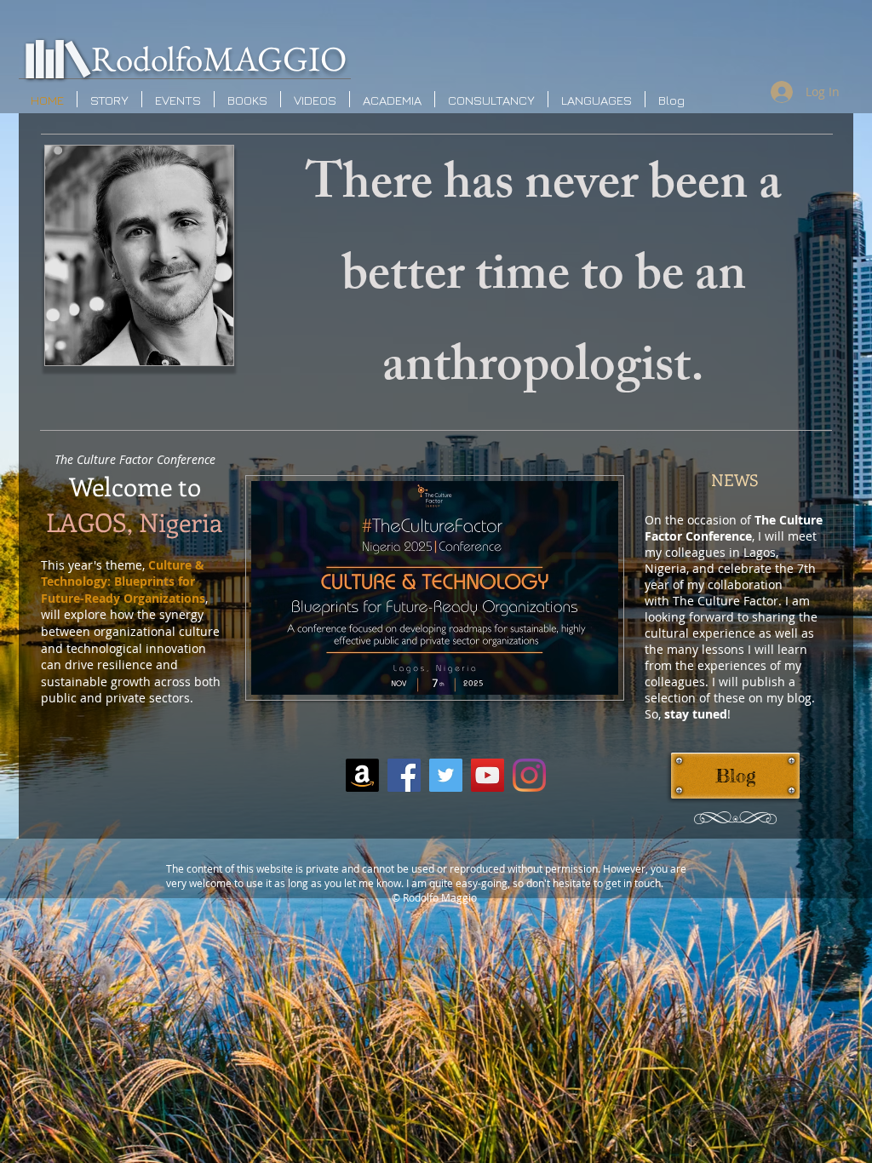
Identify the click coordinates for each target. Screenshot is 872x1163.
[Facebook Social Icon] (404, 775)
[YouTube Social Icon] (487, 775)
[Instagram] (529, 775)
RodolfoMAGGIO (219, 58)
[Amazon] (362, 775)
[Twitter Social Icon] (445, 775)
